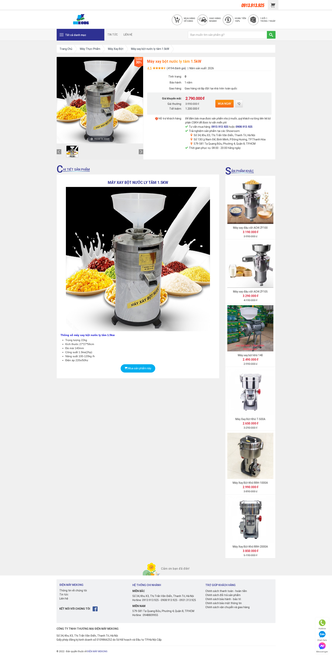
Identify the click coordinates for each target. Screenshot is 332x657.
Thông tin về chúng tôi (73, 590)
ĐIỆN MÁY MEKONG (97, 651)
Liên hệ (63, 598)
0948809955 (150, 615)
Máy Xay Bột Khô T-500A (250, 419)
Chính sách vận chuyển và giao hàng (227, 607)
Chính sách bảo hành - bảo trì (223, 599)
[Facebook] (95, 608)
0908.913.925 (244, 126)
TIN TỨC (112, 34)
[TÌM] (271, 35)
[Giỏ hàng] (273, 5)
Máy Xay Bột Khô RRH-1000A (250, 482)
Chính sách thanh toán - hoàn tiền (226, 591)
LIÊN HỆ (128, 34)
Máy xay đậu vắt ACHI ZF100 (250, 227)
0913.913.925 (219, 126)
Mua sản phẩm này (139, 368)
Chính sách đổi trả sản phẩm (223, 595)
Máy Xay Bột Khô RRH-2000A (250, 546)
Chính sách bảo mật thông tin (223, 603)
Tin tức (63, 594)
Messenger (322, 651)
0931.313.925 (187, 600)
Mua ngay (224, 103)
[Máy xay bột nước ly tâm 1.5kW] (72, 152)
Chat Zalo (322, 640)
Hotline (322, 628)
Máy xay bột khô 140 (250, 355)
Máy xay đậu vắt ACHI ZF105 (250, 291)
